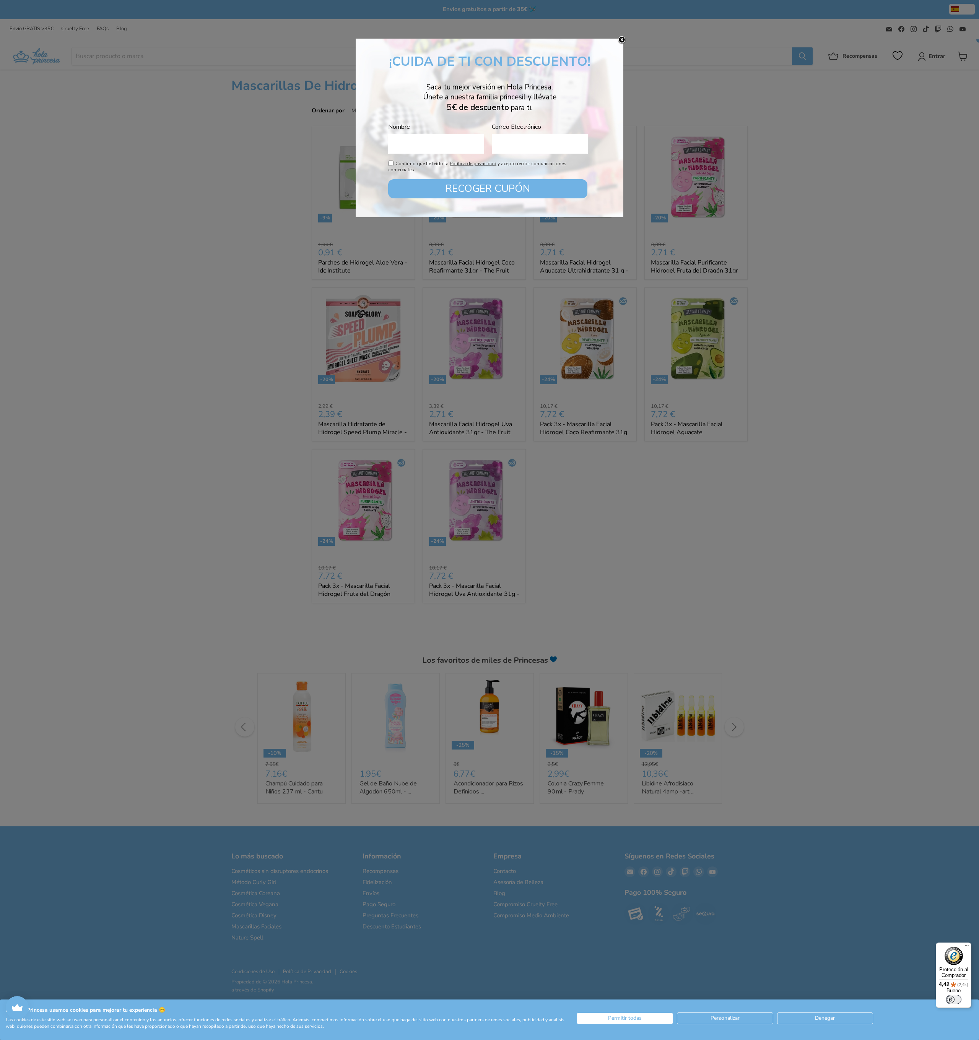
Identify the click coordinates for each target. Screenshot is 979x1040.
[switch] (953, 999)
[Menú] (966, 947)
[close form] (621, 40)
